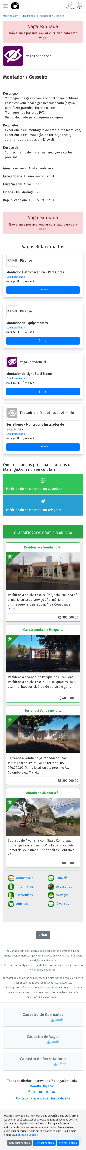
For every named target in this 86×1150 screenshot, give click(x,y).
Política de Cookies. (27, 1134)
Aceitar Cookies (68, 1142)
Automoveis (24, 878)
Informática (25, 886)
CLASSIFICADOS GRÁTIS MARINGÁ (43, 533)
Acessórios (64, 886)
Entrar (43, 290)
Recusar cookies (44, 1142)
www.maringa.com (43, 1085)
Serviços (62, 895)
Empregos (29, 15)
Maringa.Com (10, 15)
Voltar (43, 935)
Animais (22, 904)
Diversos (62, 904)
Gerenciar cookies (19, 1142)
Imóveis (62, 878)
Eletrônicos (24, 895)
